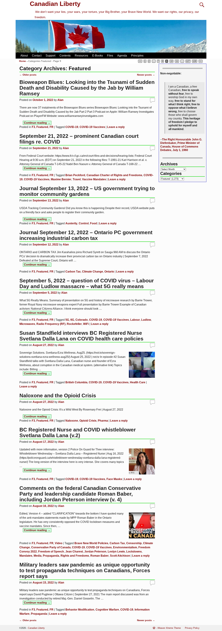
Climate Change (92, 271)
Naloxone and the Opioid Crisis (57, 395)
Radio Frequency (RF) (50, 323)
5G (67, 319)
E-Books (97, 55)
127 (188, 61)
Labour (135, 319)
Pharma (103, 420)
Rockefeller (74, 323)
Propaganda (51, 555)
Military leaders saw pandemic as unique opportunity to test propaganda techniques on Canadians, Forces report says (84, 570)
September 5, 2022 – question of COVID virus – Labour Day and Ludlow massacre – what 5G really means (86, 283)
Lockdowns (134, 551)
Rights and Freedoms (75, 555)
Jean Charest (74, 551)
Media (37, 555)
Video (58, 543)
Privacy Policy (192, 628)
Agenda (122, 55)
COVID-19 (71, 127)
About (24, 55)
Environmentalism (125, 547)
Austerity (71, 223)
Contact (36, 55)
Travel (77, 179)
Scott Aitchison (120, 555)
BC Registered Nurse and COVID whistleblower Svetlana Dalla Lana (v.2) (77, 432)
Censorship (134, 543)
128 (194, 61)
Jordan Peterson (95, 551)
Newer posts (146, 74)
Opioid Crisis (87, 420)
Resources (81, 55)
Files (110, 55)
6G (72, 319)
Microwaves (27, 323)
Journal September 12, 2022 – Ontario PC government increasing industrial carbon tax (85, 235)
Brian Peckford (75, 175)
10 (171, 61)
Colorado (81, 319)
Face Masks (114, 479)
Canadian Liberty (55, 3)
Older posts (27, 74)
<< (140, 61)
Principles (137, 55)
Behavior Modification (79, 609)
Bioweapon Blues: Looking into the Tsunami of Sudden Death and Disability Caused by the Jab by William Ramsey (87, 87)
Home (22, 61)
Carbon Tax (73, 271)
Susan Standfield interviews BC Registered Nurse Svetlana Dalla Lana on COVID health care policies (81, 336)
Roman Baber (99, 555)
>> (200, 61)
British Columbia (76, 382)
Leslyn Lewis (116, 551)
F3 (33, 127)
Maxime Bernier (61, 179)
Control (84, 223)
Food (93, 223)
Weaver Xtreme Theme (169, 628)
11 (177, 61)
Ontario (109, 271)
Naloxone (71, 420)
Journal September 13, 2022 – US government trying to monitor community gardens (87, 191)
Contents (65, 55)
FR (51, 127)
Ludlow (146, 319)
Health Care (137, 382)
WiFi (86, 323)
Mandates (25, 555)
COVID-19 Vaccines (92, 127)
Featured (42, 127)
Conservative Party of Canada (51, 547)
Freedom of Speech (51, 551)
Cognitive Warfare (107, 609)
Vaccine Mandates (94, 179)
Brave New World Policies (91, 543)
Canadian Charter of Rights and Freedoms (114, 175)
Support (50, 55)
